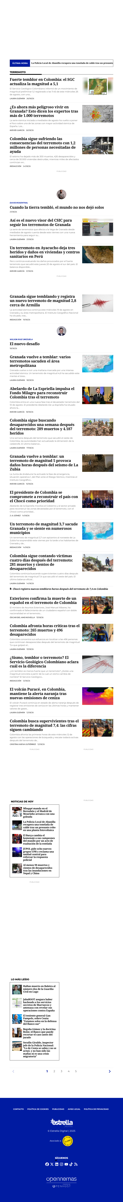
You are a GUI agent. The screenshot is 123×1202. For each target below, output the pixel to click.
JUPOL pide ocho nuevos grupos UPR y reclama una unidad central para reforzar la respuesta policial (38, 854)
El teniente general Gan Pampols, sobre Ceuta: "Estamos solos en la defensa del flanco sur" (40, 1020)
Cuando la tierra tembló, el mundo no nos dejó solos (57, 207)
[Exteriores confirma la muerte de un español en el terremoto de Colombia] (97, 605)
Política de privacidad (96, 1109)
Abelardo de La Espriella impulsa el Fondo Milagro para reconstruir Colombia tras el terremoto (42, 393)
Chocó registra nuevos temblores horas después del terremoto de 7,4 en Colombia (60, 589)
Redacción (16, 166)
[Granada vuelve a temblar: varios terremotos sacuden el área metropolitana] (97, 363)
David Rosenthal (19, 203)
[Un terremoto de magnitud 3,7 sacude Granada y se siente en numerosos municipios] (97, 530)
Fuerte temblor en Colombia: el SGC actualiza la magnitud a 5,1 (42, 81)
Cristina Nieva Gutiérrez (23, 744)
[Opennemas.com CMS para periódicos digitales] (61, 1182)
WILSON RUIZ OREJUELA (21, 339)
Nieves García (17, 130)
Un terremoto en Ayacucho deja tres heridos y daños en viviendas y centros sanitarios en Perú (45, 252)
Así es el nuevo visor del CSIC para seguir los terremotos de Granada (41, 222)
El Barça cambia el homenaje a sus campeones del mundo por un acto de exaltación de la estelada (39, 839)
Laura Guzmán (17, 98)
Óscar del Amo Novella (22, 617)
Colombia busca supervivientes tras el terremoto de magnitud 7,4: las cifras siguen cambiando (44, 725)
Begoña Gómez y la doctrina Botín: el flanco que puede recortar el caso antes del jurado (39, 1033)
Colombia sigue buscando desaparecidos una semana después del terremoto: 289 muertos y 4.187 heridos (42, 427)
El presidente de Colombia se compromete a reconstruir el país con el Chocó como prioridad (44, 496)
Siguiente (109, 1071)
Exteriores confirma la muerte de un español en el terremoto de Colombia (43, 600)
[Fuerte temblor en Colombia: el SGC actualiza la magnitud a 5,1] (97, 86)
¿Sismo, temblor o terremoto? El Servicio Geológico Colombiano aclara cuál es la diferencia (44, 662)
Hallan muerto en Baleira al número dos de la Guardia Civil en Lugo (39, 988)
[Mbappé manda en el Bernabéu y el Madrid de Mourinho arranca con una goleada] (17, 811)
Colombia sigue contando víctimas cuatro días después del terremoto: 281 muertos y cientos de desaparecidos (41, 562)
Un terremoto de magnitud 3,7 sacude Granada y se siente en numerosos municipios (44, 528)
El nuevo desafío (25, 343)
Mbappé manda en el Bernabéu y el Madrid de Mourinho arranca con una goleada (39, 812)
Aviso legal (74, 1109)
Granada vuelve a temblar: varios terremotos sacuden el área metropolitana (40, 361)
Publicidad (58, 1109)
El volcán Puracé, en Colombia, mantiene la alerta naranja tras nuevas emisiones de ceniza (38, 693)
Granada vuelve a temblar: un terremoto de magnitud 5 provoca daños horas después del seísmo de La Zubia (44, 463)
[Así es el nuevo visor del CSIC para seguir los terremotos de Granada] (97, 227)
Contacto (18, 1109)
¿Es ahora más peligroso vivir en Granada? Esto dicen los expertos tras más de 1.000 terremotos (44, 111)
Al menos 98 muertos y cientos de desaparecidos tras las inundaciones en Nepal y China (37, 869)
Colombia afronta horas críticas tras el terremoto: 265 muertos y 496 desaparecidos (45, 630)
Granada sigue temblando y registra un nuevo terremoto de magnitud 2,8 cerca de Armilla (43, 301)
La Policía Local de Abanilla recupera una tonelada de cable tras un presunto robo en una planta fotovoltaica (39, 826)
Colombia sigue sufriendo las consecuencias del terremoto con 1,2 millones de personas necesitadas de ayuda (43, 145)
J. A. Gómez (15, 515)
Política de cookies (37, 1109)
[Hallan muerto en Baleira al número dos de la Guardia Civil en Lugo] (17, 989)
